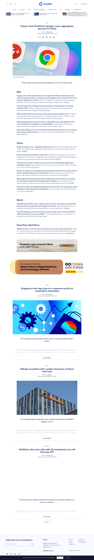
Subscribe (81, 540)
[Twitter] (47, 37)
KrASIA (66, 102)
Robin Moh (49, 32)
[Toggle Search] (15, 4)
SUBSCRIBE (84, 4)
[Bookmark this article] (56, 33)
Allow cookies (60, 557)
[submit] (32, 544)
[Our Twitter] (11, 554)
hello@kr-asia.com (48, 550)
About (70, 540)
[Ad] (47, 267)
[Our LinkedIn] (15, 554)
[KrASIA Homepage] (45, 4)
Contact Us (72, 544)
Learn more (53, 557)
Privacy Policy (82, 542)
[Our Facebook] (7, 554)
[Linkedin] (50, 37)
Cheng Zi (50, 375)
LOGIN (75, 4)
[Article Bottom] (47, 245)
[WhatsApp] (54, 37)
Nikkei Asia (50, 294)
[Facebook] (43, 37)
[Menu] (7, 4)
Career (71, 542)
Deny (68, 557)
